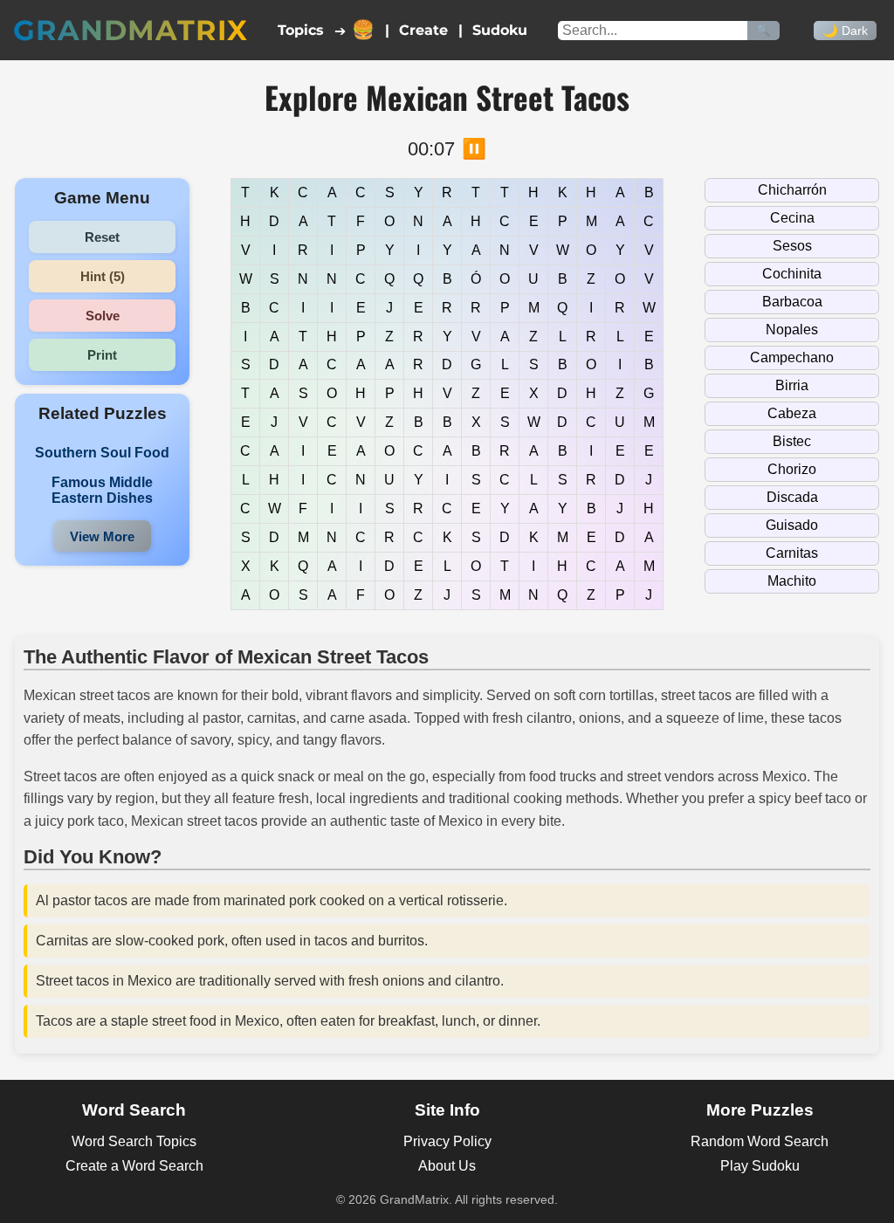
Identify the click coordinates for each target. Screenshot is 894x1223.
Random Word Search (760, 1141)
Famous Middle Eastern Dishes (102, 490)
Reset (102, 237)
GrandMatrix (130, 30)
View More (102, 536)
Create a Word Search (134, 1165)
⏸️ (474, 149)
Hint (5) (102, 276)
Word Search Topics (134, 1141)
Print (102, 354)
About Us (447, 1165)
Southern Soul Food (102, 452)
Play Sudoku (760, 1165)
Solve (103, 315)
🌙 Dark (845, 31)
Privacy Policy (447, 1141)
